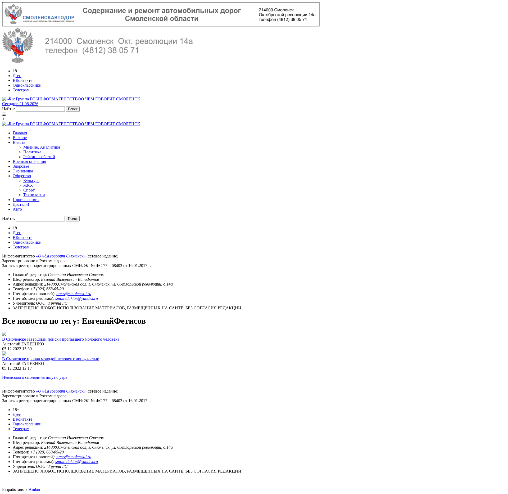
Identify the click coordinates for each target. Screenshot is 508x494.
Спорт (29, 190)
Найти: (8, 108)
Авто (17, 209)
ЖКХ (28, 185)
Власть (19, 142)
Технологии (34, 195)
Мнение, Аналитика (41, 147)
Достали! (21, 204)
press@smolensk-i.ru (73, 293)
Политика (32, 152)
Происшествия (26, 199)
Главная (20, 133)
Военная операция (29, 161)
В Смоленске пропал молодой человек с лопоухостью (50, 359)
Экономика (23, 171)
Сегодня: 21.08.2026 (20, 103)
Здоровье (21, 166)
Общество (22, 175)
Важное (20, 137)
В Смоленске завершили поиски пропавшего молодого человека (60, 339)
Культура (31, 180)
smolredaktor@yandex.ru (76, 298)
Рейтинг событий (39, 156)
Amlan (34, 489)
